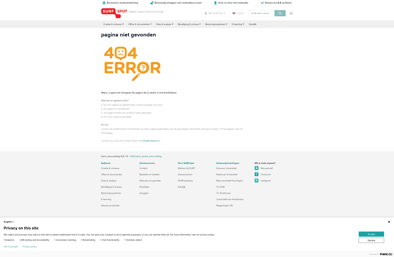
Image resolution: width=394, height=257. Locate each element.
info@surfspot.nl (151, 140)
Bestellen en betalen (149, 174)
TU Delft (220, 186)
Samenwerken (185, 174)
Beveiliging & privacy (111, 186)
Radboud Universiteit (226, 174)
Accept (371, 234)
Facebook (265, 174)
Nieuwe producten (110, 205)
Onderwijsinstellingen (227, 163)
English (240, 13)
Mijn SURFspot (215, 13)
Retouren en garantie (150, 180)
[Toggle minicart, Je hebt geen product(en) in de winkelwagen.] (291, 13)
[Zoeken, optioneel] (280, 13)
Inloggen (143, 193)
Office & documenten (111, 174)
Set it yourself (11, 246)
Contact (143, 168)
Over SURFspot (186, 163)
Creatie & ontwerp (110, 168)
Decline (371, 240)
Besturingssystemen (111, 193)
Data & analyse (108, 180)
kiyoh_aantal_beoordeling (146, 156)
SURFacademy (185, 180)
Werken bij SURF (186, 168)
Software (106, 163)
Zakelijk (182, 186)
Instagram (265, 180)
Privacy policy (30, 246)
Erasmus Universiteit (226, 168)
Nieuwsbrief (266, 168)
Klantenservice (147, 163)
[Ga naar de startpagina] (114, 13)
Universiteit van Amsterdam (230, 199)
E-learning (106, 199)
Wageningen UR (224, 205)
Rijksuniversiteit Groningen (229, 180)
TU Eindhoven (223, 193)
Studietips (144, 186)
